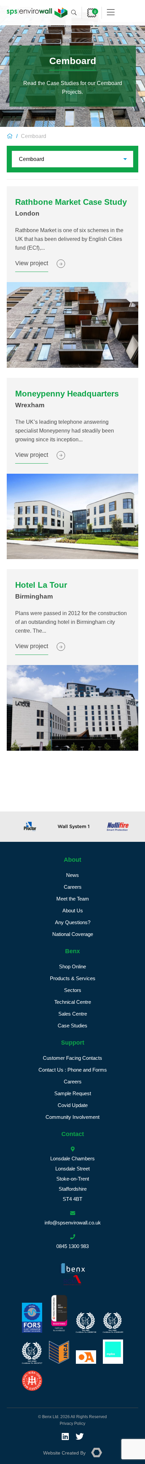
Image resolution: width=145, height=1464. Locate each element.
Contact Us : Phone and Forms (72, 1070)
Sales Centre (72, 1014)
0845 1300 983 (72, 1246)
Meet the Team (72, 899)
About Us (72, 910)
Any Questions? (72, 922)
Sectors (72, 990)
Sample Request (72, 1093)
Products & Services (72, 978)
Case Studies (72, 1025)
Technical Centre (72, 1002)
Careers (73, 887)
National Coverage (72, 934)
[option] (29, 826)
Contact (72, 1134)
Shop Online (72, 966)
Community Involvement (72, 1117)
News (72, 875)
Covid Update (73, 1105)
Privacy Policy (72, 1423)
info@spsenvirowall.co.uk (73, 1222)
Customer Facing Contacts (72, 1058)
